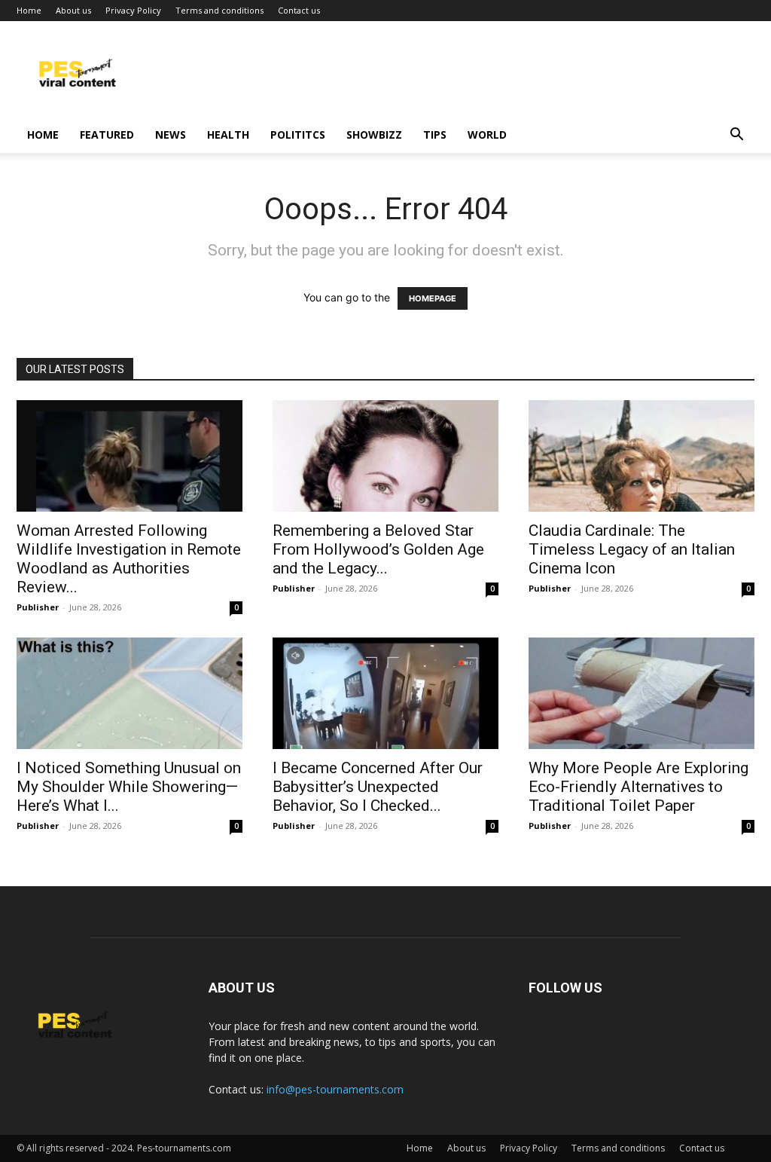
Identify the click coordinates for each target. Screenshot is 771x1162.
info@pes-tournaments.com (335, 1089)
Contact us (299, 10)
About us (73, 10)
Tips (434, 134)
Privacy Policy (133, 10)
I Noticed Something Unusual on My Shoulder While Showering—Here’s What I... (129, 787)
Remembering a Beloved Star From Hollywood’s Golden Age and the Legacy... (378, 549)
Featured (107, 134)
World (487, 134)
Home (29, 10)
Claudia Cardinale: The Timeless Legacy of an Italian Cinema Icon (632, 549)
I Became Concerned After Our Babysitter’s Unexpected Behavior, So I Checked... (378, 787)
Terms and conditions (219, 10)
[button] (736, 136)
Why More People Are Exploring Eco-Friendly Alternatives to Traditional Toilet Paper (638, 787)
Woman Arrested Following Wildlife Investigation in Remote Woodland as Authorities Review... (129, 558)
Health (228, 134)
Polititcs (297, 134)
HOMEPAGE (432, 298)
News (170, 134)
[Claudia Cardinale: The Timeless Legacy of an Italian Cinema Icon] (641, 456)
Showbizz (374, 134)
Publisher (38, 607)
